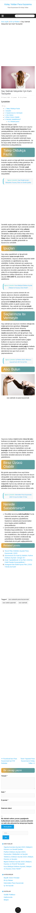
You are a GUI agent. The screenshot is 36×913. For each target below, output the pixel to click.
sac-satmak (23, 602)
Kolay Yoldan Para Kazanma (18, 4)
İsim (3, 792)
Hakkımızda (8, 897)
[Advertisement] (18, 45)
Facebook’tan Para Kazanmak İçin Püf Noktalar (9, 761)
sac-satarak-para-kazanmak (19, 599)
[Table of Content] (2, 106)
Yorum (4, 776)
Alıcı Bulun (9, 115)
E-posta (4, 800)
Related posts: (15, 121)
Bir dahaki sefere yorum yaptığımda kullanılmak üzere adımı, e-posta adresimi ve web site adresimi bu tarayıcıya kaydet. (17, 821)
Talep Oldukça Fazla (13, 108)
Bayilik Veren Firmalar (11, 878)
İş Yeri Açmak (8, 885)
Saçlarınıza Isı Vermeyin (14, 113)
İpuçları (8, 111)
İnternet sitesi (6, 808)
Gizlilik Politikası (9, 894)
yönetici (15, 97)
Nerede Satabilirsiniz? (13, 119)
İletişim (6, 900)
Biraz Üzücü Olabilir (12, 117)
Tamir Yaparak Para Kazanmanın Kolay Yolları (28, 761)
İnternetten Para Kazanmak (14, 883)
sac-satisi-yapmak (9, 602)
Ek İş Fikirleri (14, 22)
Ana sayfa (5, 22)
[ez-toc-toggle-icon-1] (3, 106)
